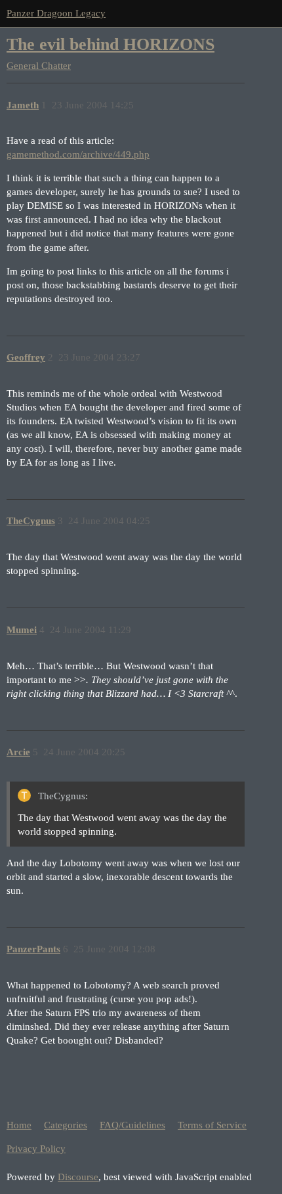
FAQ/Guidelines (132, 1125)
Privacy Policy (36, 1148)
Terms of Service (212, 1125)
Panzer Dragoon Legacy (56, 13)
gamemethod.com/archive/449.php (78, 154)
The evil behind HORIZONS (110, 44)
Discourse (78, 1177)
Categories (65, 1125)
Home (19, 1125)
